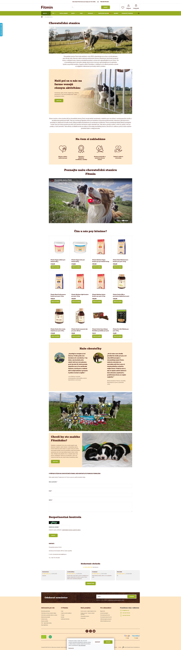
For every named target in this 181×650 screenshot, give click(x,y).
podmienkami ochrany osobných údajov (71, 530)
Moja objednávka (44, 625)
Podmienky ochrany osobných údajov (48, 613)
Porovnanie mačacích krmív (106, 617)
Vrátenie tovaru (44, 619)
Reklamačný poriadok (45, 617)
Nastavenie (71, 648)
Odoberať (131, 596)
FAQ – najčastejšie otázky (46, 623)
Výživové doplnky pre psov (105, 621)
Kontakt (62, 617)
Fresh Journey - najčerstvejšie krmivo (88, 611)
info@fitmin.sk (125, 610)
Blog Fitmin (102, 611)
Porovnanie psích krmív (105, 615)
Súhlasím (108, 642)
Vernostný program (104, 613)
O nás (62, 611)
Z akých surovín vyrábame (66, 613)
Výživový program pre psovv (105, 619)
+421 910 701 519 (126, 613)
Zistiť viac (58, 100)
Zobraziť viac (90, 583)
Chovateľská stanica (85, 616)
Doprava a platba (44, 621)
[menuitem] (46, 13)
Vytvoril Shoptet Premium (129, 647)
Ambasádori (83, 618)
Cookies (119, 647)
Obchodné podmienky (45, 611)
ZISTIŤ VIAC (55, 461)
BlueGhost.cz (137, 647)
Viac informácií (82, 645)
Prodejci (62, 615)
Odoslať (53, 535)
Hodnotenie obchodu (90, 564)
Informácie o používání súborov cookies (49, 615)
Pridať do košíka (55, 267)
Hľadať (105, 7)
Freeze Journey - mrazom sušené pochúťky (87, 614)
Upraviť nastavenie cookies (66, 647)
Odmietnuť (97, 642)
